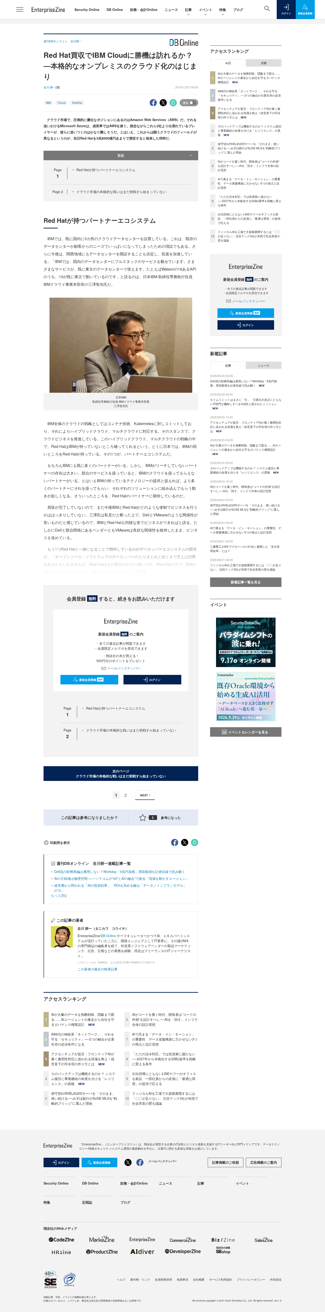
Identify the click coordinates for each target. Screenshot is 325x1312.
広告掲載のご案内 (263, 1162)
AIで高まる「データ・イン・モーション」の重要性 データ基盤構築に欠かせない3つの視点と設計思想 (164, 1039)
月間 (263, 63)
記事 (188, 9)
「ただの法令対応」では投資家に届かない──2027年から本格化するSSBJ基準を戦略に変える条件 (164, 1058)
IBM (48, 103)
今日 (228, 63)
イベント (205, 9)
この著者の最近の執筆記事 (98, 969)
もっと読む (59, 895)
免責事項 (182, 1279)
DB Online (115, 9)
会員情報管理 (163, 1279)
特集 (222, 9)
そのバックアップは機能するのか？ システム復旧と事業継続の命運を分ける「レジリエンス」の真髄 (83, 1078)
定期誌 (87, 1202)
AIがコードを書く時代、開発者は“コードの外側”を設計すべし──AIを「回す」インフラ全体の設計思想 (165, 1019)
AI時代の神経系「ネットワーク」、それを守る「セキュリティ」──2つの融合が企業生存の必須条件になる (82, 1039)
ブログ (238, 9)
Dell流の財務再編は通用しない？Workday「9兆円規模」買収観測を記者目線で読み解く (119, 871)
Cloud (61, 103)
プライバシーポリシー (251, 1279)
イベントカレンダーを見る (248, 732)
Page (57, 191)
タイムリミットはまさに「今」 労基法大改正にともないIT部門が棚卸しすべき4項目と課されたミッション (245, 401)
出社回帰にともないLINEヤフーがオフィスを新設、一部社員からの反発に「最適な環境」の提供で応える (164, 1078)
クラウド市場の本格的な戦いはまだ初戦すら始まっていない (121, 191)
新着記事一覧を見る (246, 582)
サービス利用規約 (220, 1279)
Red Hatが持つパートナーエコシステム (105, 169)
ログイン (155, 680)
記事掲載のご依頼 (225, 1162)
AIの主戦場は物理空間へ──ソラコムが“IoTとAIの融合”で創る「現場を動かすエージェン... (121, 878)
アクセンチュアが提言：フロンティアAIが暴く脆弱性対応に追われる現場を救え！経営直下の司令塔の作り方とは (82, 1058)
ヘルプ (121, 1279)
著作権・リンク (140, 1279)
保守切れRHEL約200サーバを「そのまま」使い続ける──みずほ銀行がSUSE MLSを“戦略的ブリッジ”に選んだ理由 (84, 1098)
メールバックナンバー (123, 668)
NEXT (144, 795)
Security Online (86, 9)
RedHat (77, 103)
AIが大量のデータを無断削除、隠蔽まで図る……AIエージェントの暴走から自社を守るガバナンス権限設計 (82, 1019)
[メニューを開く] (19, 9)
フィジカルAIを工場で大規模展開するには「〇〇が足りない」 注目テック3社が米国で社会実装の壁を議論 (165, 1098)
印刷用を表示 (60, 842)
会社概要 (198, 1279)
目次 (121, 155)
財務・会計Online (144, 9)
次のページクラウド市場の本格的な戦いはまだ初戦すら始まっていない (121, 773)
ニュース (171, 9)
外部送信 (275, 1279)
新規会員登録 (91, 680)
